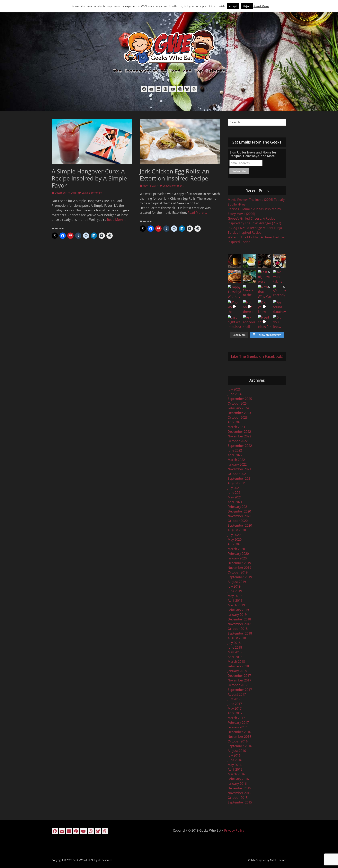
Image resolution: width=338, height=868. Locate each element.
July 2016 (234, 755)
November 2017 (239, 680)
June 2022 (235, 450)
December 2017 (239, 675)
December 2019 (239, 563)
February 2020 (238, 553)
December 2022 (239, 431)
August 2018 (237, 638)
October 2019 (238, 572)
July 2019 (234, 586)
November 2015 (239, 793)
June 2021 (235, 492)
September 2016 (240, 746)
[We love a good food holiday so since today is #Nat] (249, 261)
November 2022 (239, 436)
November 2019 (239, 568)
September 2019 (240, 577)
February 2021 (238, 506)
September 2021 (240, 478)
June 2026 (235, 394)
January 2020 (237, 558)
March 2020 (236, 549)
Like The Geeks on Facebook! (257, 356)
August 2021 (237, 483)
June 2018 (235, 647)
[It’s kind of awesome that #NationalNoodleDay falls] (264, 261)
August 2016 (237, 751)
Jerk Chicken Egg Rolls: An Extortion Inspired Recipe (174, 174)
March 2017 (236, 718)
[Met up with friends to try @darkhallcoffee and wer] (280, 261)
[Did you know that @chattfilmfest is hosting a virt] (280, 321)
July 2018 (234, 643)
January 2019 (237, 614)
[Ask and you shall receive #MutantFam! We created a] (249, 321)
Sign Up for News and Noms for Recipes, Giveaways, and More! (252, 154)
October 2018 (238, 629)
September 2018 (240, 633)
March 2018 (236, 661)
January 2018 (237, 671)
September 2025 (240, 399)
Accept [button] (233, 6)
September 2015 (240, 802)
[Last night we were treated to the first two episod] (264, 276)
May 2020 (235, 539)
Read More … (116, 219)
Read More (261, 6)
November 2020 (239, 516)
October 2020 (238, 521)
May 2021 (235, 497)
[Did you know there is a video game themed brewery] (264, 306)
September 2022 (240, 445)
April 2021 (235, 502)
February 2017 (238, 722)
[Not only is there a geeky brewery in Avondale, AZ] (249, 306)
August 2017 (237, 694)
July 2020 (234, 535)
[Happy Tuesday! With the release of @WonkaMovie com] (234, 291)
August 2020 (237, 530)
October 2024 (238, 403)
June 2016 (235, 760)
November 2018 (239, 624)
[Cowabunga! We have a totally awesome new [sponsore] (234, 276)
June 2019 (235, 591)
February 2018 (238, 666)
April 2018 (235, 657)
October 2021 (238, 474)
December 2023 (239, 413)
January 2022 (237, 464)
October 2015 (238, 797)
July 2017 (234, 699)
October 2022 (238, 441)
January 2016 (237, 783)
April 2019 (235, 600)
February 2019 (238, 610)
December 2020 (239, 511)
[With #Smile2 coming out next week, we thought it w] (234, 261)
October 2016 (238, 741)
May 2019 (235, 596)
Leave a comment (92, 192)
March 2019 (236, 605)
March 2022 (236, 460)
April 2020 (235, 544)
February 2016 (238, 779)
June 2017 (235, 704)
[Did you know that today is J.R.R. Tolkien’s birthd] (249, 276)
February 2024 (238, 408)
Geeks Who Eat (81, 860)
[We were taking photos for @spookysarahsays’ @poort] (280, 276)
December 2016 (239, 732)
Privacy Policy (234, 830)
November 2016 (239, 736)
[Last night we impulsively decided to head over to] (234, 321)
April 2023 (235, 422)
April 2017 (235, 713)
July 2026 (234, 389)
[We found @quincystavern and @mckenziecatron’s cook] (280, 306)
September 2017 (240, 690)
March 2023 (236, 427)
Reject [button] (246, 6)
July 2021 (234, 488)
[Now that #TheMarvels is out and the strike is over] (264, 291)
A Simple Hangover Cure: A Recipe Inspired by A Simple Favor (89, 178)
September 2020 (240, 525)
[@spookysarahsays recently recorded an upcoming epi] (280, 291)
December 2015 (239, 788)
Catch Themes (278, 860)
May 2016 (235, 765)
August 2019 (237, 582)
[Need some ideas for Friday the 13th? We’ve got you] (264, 321)
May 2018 (235, 652)
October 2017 (238, 685)
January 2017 (237, 727)
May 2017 (235, 708)
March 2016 (236, 774)
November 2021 (239, 469)
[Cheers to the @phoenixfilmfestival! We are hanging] (249, 291)
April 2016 (235, 769)
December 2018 (239, 619)
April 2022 (235, 455)
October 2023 (238, 417)
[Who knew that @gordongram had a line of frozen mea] (234, 306)
